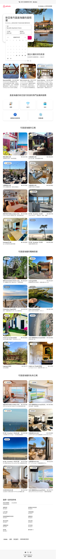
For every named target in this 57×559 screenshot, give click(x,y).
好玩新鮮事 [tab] (14, 503)
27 (19, 55)
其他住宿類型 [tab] (6, 503)
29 (25, 55)
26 (16, 55)
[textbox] (12, 33)
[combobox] (19, 28)
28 (22, 55)
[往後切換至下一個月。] (25, 37)
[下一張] (30, 61)
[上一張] (25, 61)
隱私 (25, 556)
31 (10, 58)
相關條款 (30, 556)
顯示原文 (35, 2)
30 (7, 58)
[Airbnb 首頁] (7, 6)
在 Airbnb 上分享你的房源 (45, 6)
